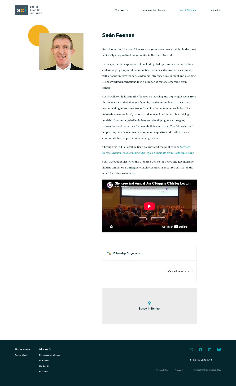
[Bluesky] (219, 350)
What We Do (121, 10)
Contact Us (215, 10)
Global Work (21, 355)
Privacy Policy (180, 370)
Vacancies (43, 371)
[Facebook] (201, 350)
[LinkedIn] (210, 350)
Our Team (44, 360)
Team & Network (187, 10)
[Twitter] (192, 350)
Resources (153, 10)
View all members (178, 271)
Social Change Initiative (28, 10)
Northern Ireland (23, 349)
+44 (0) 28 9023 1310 (201, 360)
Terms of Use (162, 370)
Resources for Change (49, 355)
